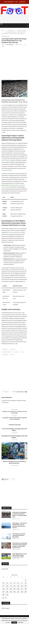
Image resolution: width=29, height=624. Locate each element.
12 (14, 586)
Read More (20, 622)
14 (22, 586)
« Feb (3, 597)
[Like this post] (13, 392)
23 (3, 591)
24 (7, 591)
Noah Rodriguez (7, 397)
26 (14, 591)
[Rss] (25, 25)
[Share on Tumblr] (21, 392)
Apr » (6, 597)
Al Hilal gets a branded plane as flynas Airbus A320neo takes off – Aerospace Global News (19, 515)
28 (22, 591)
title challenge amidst (13, 185)
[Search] (27, 25)
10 (7, 586)
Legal (16, 1)
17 (7, 589)
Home (3, 30)
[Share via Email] (26, 392)
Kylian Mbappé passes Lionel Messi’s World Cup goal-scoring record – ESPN (19, 555)
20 (18, 589)
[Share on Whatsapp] (24, 392)
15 (25, 586)
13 (18, 586)
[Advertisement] (15, 18)
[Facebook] (23, 25)
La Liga (22, 352)
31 (7, 594)
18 (10, 589)
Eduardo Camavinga (21, 30)
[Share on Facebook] (15, 392)
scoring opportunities (7, 170)
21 (22, 589)
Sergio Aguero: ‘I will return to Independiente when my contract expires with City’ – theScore (19, 525)
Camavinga (5, 349)
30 (3, 594)
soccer (12, 354)
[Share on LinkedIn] (19, 392)
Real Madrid (5, 354)
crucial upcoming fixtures (14, 232)
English (6, 479)
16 (3, 589)
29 (25, 591)
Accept (14, 622)
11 (10, 586)
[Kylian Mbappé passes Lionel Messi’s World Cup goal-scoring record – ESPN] (6, 556)
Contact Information (9, 1)
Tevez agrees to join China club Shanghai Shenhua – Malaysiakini (18, 535)
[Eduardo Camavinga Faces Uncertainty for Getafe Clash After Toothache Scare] (14, 450)
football (16, 352)
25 (10, 591)
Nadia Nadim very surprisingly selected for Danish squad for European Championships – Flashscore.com (19, 545)
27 (18, 591)
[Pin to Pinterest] (18, 392)
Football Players (10, 30)
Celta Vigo (12, 349)
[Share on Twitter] (16, 392)
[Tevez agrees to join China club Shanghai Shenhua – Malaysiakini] (6, 536)
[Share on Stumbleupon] (22, 392)
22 (25, 589)
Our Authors (22, 1)
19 (14, 589)
